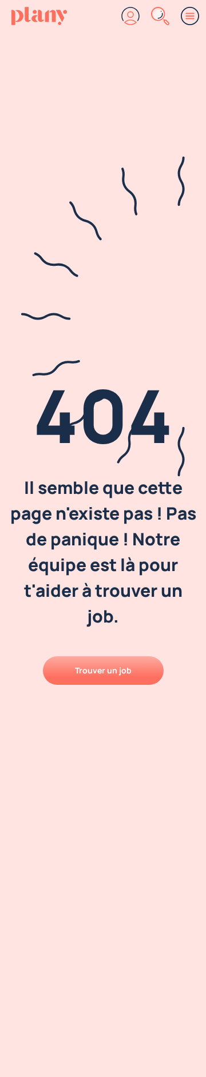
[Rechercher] (160, 16)
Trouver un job (103, 670)
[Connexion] (130, 16)
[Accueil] (39, 16)
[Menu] (190, 16)
